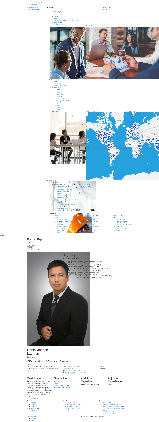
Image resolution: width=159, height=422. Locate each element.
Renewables (90, 232)
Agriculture (57, 215)
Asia (58, 89)
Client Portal (34, 5)
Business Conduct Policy (110, 414)
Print (32, 396)
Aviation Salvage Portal (37, 3)
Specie (116, 217)
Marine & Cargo (121, 228)
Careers (56, 17)
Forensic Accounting (87, 184)
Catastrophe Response (64, 190)
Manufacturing (61, 226)
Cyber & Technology (63, 195)
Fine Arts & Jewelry (122, 223)
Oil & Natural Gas (92, 230)
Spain (59, 104)
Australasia (60, 91)
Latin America (61, 98)
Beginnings (34, 403)
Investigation (61, 201)
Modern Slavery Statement (110, 404)
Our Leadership (58, 24)
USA (58, 109)
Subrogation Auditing (63, 208)
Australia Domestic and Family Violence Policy (116, 406)
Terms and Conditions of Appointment (113, 408)
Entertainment (121, 219)
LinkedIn (33, 418)
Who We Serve (58, 13)
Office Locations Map (60, 85)
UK (58, 105)
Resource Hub (58, 22)
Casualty (59, 188)
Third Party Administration (88, 188)
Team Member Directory (74, 404)
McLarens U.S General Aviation (66, 221)
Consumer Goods (89, 223)
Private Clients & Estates (124, 225)
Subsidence (60, 210)
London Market (118, 230)
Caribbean (60, 94)
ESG (68, 410)
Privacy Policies (107, 403)
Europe (59, 96)
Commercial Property (60, 223)
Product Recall (91, 225)
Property (59, 202)
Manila (29, 365)
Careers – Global (72, 403)
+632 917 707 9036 (74, 370)
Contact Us (34, 410)
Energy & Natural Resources (92, 226)
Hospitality (60, 225)
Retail (59, 232)
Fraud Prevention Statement (111, 412)
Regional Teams (58, 87)
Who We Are (57, 11)
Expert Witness (61, 199)
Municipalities (61, 228)
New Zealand (61, 102)
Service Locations (72, 406)
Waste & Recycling (92, 221)
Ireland (59, 107)
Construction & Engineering (92, 215)
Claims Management (60, 184)
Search (38, 9)
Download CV (35, 250)
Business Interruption (63, 186)
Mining (89, 228)
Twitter (33, 420)
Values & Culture (35, 406)
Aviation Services (86, 186)
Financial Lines (118, 215)
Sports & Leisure (122, 221)
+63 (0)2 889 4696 (73, 366)
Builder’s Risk (91, 217)
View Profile (71, 374)
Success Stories (58, 15)
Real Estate (60, 230)
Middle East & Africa (63, 100)
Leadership (34, 404)
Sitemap (105, 410)
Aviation (56, 217)
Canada (59, 93)
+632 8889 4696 (73, 368)
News (55, 18)
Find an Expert (35, 1)
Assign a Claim (31, 9)
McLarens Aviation (62, 219)
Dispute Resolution (62, 197)
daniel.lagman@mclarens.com (77, 372)
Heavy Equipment (92, 219)
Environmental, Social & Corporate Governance (67, 20)
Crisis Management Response (63, 192)
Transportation (118, 226)
